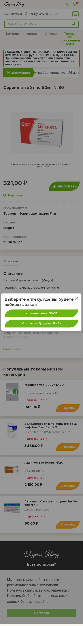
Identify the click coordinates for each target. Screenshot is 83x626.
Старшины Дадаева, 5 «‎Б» (41, 323)
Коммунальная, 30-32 (41, 313)
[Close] (76, 298)
